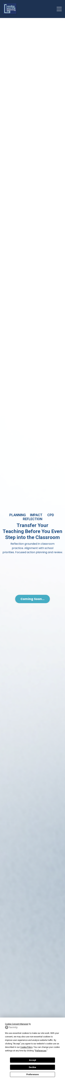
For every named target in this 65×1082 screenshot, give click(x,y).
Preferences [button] (40, 1051)
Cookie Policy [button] (26, 1047)
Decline (32, 1067)
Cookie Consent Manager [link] (16, 1024)
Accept (32, 1060)
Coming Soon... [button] (32, 599)
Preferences (32, 1074)
